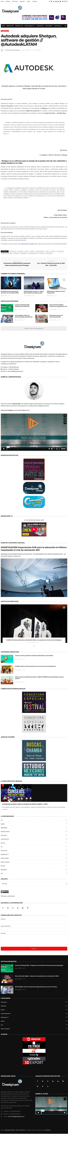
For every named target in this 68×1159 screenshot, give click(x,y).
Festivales (3, 1006)
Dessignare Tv (30, 25)
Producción (60, 251)
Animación (13, 251)
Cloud (26, 251)
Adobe (3, 824)
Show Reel (14, 1)
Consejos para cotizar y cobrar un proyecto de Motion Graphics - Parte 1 (25, 804)
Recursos (49, 25)
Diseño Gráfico (40, 251)
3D (1, 820)
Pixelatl (3, 865)
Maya (47, 251)
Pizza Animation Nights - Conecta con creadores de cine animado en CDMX (58, 306)
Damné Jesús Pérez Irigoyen (13, 50)
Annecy (3, 843)
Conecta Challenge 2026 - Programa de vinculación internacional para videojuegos (39, 965)
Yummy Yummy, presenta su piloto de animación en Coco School (34, 655)
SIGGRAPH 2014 (33, 253)
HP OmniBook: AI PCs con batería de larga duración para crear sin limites (24, 317)
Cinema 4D (4, 850)
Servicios (8, 1)
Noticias (53, 251)
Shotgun (16, 253)
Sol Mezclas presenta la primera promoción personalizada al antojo (56, 317)
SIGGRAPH (24, 253)
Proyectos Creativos (7, 253)
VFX (2, 873)
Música (3, 1021)
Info (3, 25)
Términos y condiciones (8, 896)
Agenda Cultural (5, 831)
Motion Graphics (5, 862)
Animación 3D (5, 839)
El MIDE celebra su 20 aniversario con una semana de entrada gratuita (35, 666)
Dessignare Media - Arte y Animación (15, 1130)
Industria (40, 25)
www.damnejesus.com (22, 410)
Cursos (28, 1)
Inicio (2, 1)
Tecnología (49, 253)
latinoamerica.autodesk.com (29, 244)
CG (1, 846)
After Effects (4, 827)
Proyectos (22, 1)
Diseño (32, 251)
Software (41, 253)
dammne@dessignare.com (15, 371)
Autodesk (3, 103)
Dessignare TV (4, 854)
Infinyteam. (47, 1130)
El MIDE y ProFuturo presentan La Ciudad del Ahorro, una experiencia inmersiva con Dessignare (34, 640)
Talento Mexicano (6, 1013)
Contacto (34, 1)
